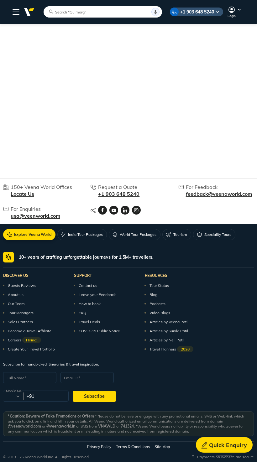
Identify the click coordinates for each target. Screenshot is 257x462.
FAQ (82, 312)
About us (16, 294)
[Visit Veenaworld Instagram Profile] (136, 210)
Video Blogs (159, 312)
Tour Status (159, 285)
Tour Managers (21, 312)
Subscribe (94, 396)
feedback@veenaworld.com (219, 194)
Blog (153, 294)
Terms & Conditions (133, 446)
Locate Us (22, 194)
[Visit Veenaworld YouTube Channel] (113, 210)
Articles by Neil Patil (166, 340)
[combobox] (12, 396)
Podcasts (157, 303)
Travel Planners (169, 349)
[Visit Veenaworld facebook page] (102, 210)
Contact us (88, 285)
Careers (22, 340)
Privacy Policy (99, 446)
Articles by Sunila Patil (168, 331)
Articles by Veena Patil (168, 321)
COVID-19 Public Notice (99, 331)
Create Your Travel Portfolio (31, 349)
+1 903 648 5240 (197, 12)
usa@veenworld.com (35, 216)
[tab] (29, 234)
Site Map (162, 446)
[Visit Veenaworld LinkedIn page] (125, 210)
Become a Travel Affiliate (29, 331)
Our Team (16, 303)
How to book (90, 303)
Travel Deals (89, 321)
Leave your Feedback (97, 294)
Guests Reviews (22, 285)
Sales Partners (20, 321)
